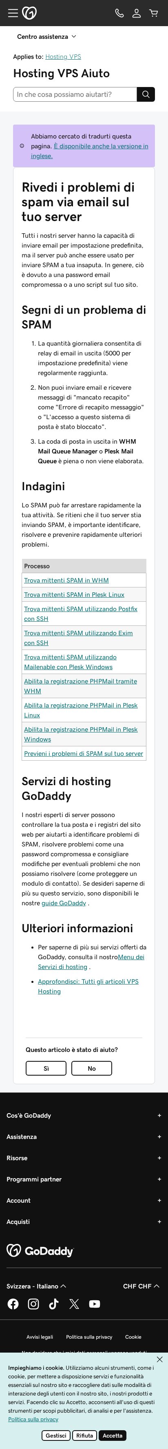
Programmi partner (34, 1179)
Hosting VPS (63, 56)
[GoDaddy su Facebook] (13, 1308)
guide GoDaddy (64, 903)
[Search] (146, 94)
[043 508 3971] (119, 13)
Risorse (17, 1157)
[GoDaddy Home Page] (40, 1251)
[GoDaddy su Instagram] (33, 1308)
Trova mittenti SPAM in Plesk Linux (74, 594)
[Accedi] (136, 13)
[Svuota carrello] (153, 13)
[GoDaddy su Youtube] (94, 1308)
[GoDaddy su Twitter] (74, 1308)
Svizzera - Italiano (32, 1286)
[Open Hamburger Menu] (10, 13)
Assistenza (22, 1136)
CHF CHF (137, 1286)
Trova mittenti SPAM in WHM (66, 580)
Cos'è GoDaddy (29, 1115)
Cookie (133, 1337)
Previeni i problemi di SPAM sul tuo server (83, 753)
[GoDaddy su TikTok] (53, 1308)
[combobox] (75, 94)
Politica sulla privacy (89, 1337)
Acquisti (18, 1221)
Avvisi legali (40, 1337)
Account (19, 1200)
